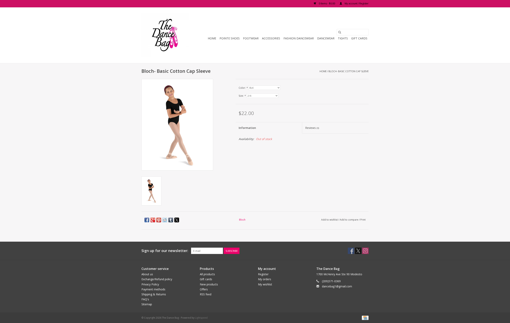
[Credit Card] (364, 317)
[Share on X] (176, 220)
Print (363, 219)
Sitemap (146, 304)
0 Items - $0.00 (327, 3)
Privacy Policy (150, 284)
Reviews (312, 128)
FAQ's (145, 299)
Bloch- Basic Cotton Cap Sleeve (349, 71)
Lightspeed (201, 317)
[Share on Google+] (152, 220)
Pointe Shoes (230, 38)
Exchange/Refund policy (156, 279)
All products (207, 274)
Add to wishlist (329, 219)
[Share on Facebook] (146, 220)
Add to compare (349, 219)
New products (209, 284)
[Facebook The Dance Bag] (351, 251)
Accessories (271, 38)
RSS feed (205, 294)
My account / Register (356, 3)
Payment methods (153, 289)
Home (212, 38)
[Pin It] (158, 220)
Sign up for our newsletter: (164, 251)
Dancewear (325, 38)
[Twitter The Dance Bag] (358, 251)
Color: (243, 88)
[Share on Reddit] (164, 220)
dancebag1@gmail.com (337, 286)
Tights (343, 38)
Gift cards (359, 38)
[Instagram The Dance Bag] (365, 251)
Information (247, 128)
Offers (204, 289)
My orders (264, 279)
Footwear (251, 38)
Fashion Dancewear (298, 38)
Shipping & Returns (153, 294)
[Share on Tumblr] (170, 220)
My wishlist (265, 284)
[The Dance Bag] (165, 35)
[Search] (340, 32)
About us (147, 274)
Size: (242, 95)
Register (263, 274)
